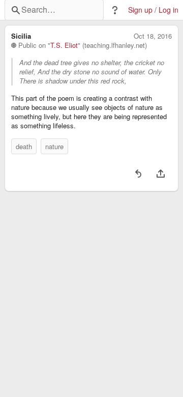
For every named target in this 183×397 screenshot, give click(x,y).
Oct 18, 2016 (153, 36)
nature (54, 146)
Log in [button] (168, 10)
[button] (115, 10)
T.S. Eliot (64, 45)
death (24, 146)
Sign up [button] (140, 10)
